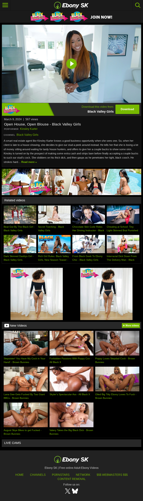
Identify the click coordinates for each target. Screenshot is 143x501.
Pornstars (61, 474)
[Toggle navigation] (5, 5)
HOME (19, 474)
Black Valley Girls (27, 134)
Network (83, 474)
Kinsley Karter (28, 128)
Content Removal (72, 479)
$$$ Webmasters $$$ (112, 474)
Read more (28, 161)
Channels (38, 474)
